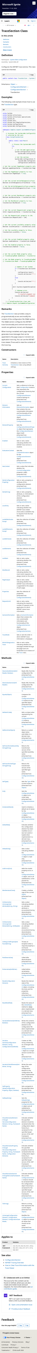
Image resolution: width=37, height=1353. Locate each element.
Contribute (5, 1345)
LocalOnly (5, 506)
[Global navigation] (2, 21)
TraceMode (5, 635)
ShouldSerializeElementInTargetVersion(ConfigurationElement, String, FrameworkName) (11, 1122)
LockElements (6, 548)
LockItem (5, 558)
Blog (27, 1342)
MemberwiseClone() (8, 890)
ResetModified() (7, 1003)
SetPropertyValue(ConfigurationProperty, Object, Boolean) (10, 1088)
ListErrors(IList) (7, 868)
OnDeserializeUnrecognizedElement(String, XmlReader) (11, 924)
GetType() (5, 781)
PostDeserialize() (7, 957)
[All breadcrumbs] (3, 25)
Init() (3, 791)
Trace (21, 652)
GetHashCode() (7, 712)
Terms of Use (25, 1347)
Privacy (13, 1345)
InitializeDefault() (7, 807)
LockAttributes (6, 539)
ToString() (5, 1203)
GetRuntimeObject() (8, 730)
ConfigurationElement (18, 87)
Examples (6, 42)
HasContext (6, 466)
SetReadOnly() (6, 1098)
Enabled (5, 441)
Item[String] (6, 492)
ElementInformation (23, 407)
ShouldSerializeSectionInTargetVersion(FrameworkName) (11, 1176)
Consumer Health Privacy (9, 1347)
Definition (6, 39)
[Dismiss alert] (33, 3)
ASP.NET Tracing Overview (14, 1263)
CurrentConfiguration (23, 470)
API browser (10, 25)
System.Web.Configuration (18, 60)
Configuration (24, 387)
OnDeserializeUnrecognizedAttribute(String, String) (9, 904)
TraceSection (8, 104)
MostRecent (6, 570)
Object (13, 84)
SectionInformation (8, 615)
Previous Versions (17, 1342)
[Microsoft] (18, 21)
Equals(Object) (7, 694)
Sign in (33, 21)
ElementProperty (7, 425)
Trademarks (5, 1350)
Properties (5, 591)
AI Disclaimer (6, 1342)
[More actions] (33, 25)
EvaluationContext (8, 450)
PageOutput (6, 580)
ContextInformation (23, 452)
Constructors (7, 47)
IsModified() (6, 825)
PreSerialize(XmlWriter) (9, 969)
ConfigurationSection (18, 90)
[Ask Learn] (25, 25)
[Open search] (28, 21)
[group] (18, 78)
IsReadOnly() (6, 849)
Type (28, 781)
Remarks (6, 44)
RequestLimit (6, 601)
